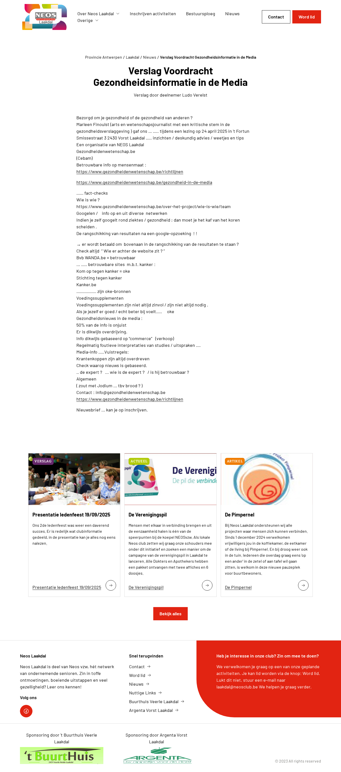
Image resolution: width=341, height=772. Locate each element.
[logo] (44, 17)
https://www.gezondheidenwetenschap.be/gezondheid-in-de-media (144, 182)
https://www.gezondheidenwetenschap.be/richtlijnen (129, 171)
